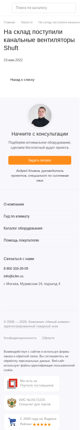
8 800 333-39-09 (16, 268)
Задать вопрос (39, 160)
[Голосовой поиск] (70, 8)
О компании (14, 204)
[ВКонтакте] (6, 298)
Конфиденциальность (20, 338)
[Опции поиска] (60, 8)
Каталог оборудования (23, 228)
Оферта (48, 338)
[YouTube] (25, 298)
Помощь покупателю (21, 240)
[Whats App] (34, 298)
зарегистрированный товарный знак (31, 326)
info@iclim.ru (13, 276)
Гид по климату (17, 216)
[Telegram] (15, 298)
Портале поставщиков (36, 385)
